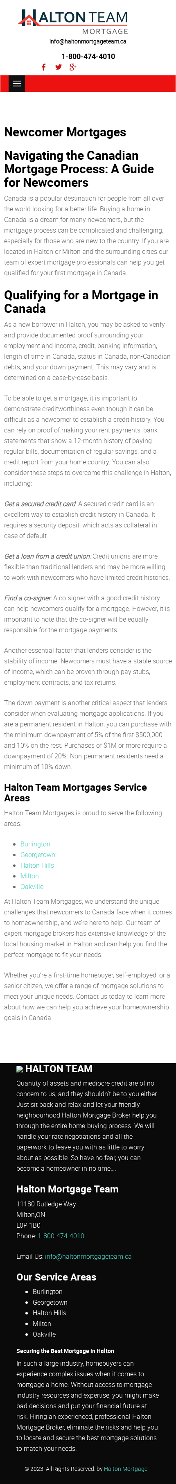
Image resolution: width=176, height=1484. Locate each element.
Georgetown (37, 854)
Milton (29, 875)
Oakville (31, 886)
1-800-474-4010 (88, 56)
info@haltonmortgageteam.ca (88, 41)
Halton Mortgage (125, 1469)
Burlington (35, 843)
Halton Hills (37, 865)
